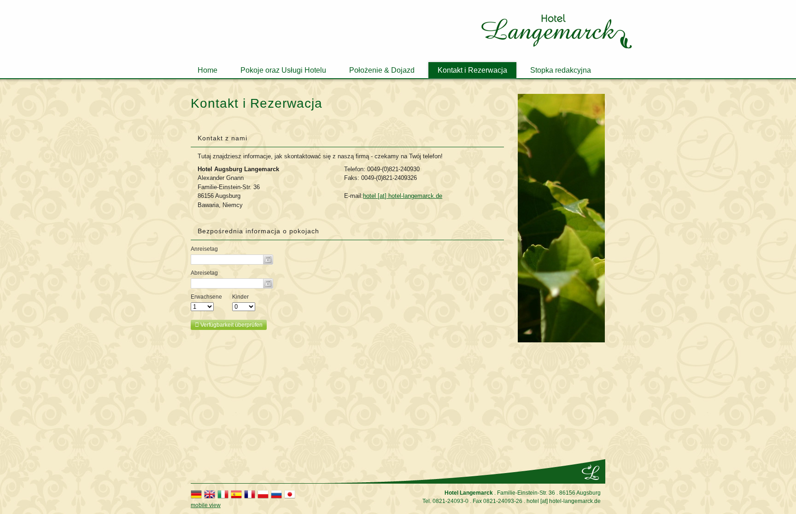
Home (207, 70)
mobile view (206, 505)
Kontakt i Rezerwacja (472, 70)
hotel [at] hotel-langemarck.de (402, 195)
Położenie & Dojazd (382, 70)
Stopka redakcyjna (560, 70)
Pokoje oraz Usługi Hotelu (283, 70)
